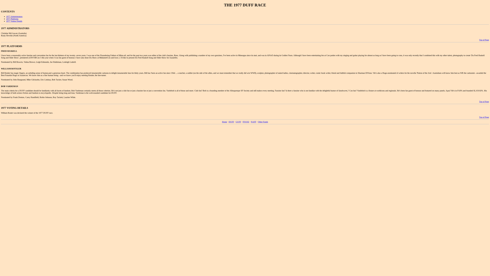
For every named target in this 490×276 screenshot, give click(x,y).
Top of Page (484, 40)
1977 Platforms (12, 19)
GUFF (238, 122)
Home (224, 122)
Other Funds (263, 122)
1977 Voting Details (14, 21)
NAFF (253, 122)
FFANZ (246, 122)
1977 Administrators (14, 16)
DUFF (231, 122)
